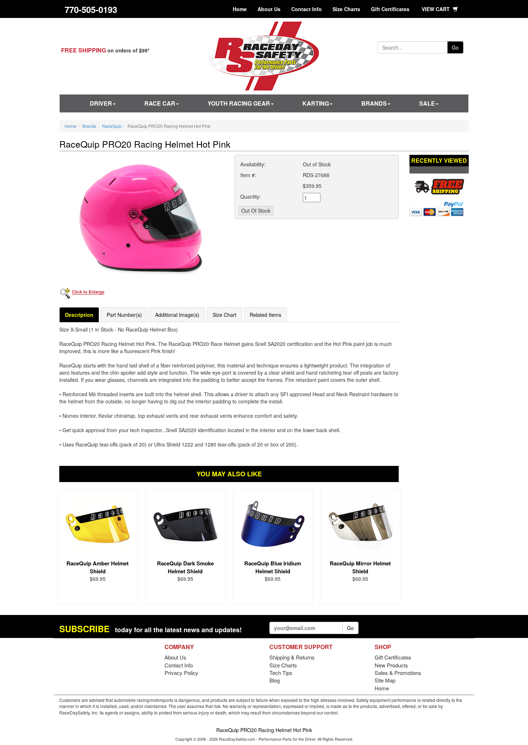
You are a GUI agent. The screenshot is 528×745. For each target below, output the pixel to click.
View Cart (436, 9)
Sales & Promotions (398, 672)
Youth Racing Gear (239, 103)
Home (240, 9)
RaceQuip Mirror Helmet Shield (360, 567)
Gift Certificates (390, 9)
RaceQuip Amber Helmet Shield (97, 567)
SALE (427, 103)
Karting (315, 103)
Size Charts (346, 9)
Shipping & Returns (292, 657)
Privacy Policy (181, 672)
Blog (274, 680)
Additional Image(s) (177, 314)
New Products (391, 665)
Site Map (385, 680)
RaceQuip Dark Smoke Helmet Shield (185, 567)
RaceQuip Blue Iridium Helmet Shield (272, 567)
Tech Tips (280, 672)
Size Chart (224, 314)
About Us (269, 9)
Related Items (265, 314)
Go (455, 47)
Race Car (159, 103)
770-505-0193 (91, 9)
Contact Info (306, 9)
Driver (101, 103)
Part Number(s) (124, 314)
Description (79, 314)
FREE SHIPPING (83, 50)
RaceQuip (112, 126)
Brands (374, 103)
